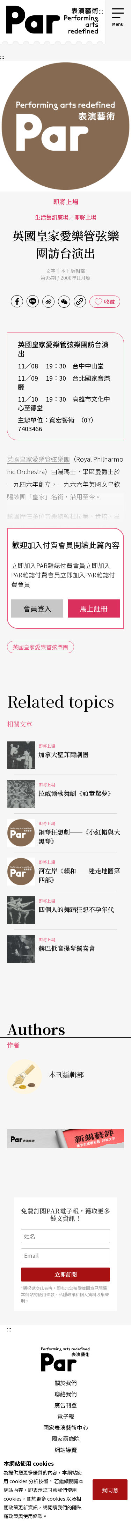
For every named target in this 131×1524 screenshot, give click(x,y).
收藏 (109, 301)
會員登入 (37, 608)
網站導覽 (65, 1449)
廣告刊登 (65, 1405)
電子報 (65, 1416)
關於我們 (65, 1383)
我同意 (110, 1490)
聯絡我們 (65, 1394)
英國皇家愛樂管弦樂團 (38, 458)
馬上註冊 (94, 608)
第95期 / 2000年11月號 (65, 277)
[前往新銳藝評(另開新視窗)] (65, 1139)
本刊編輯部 (73, 270)
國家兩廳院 (66, 1438)
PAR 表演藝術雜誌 (65, 1359)
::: (101, 11)
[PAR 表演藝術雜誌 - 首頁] (49, 22)
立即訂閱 (65, 1274)
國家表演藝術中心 (65, 1427)
